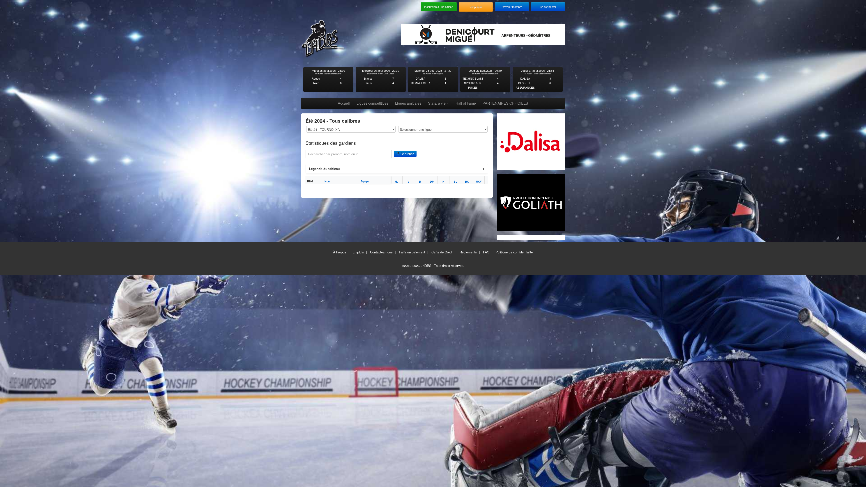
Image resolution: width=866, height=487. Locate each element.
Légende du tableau (324, 168)
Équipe (365, 181)
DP (432, 181)
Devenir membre (512, 7)
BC (467, 181)
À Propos (339, 252)
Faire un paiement (412, 252)
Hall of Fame (466, 103)
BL (455, 181)
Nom (328, 181)
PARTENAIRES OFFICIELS (505, 103)
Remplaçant (475, 7)
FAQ (486, 252)
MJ (396, 181)
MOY (479, 181)
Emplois (358, 252)
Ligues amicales (408, 103)
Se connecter (548, 7)
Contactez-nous (381, 252)
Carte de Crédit (442, 252)
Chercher (407, 154)
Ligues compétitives (372, 103)
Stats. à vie (437, 103)
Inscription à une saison (438, 7)
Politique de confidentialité (514, 252)
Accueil (344, 103)
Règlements (468, 252)
